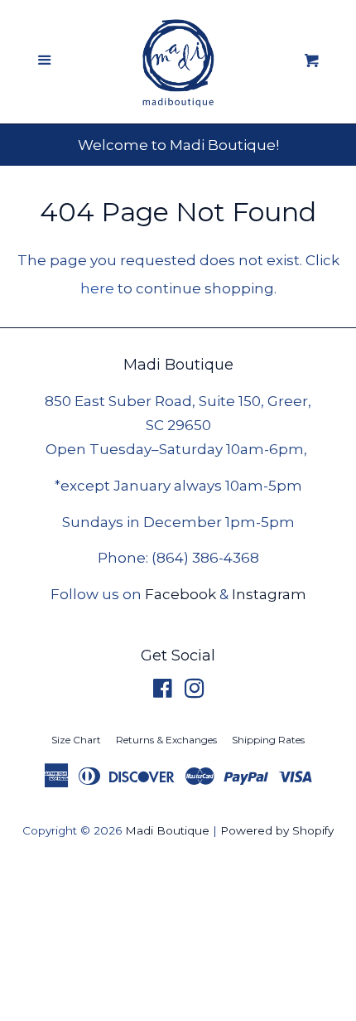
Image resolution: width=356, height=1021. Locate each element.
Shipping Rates (268, 739)
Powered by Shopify (277, 830)
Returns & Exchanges (166, 739)
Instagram (269, 594)
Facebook (180, 594)
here (97, 288)
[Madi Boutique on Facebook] (162, 691)
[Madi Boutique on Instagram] (194, 691)
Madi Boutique (167, 830)
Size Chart (76, 739)
